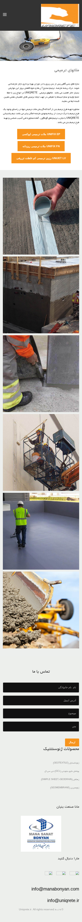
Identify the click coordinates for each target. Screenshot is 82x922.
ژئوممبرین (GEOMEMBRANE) (64, 788)
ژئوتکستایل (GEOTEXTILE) (66, 763)
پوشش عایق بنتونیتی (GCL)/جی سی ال (61, 771)
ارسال (72, 742)
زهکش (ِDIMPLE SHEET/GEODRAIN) (60, 779)
